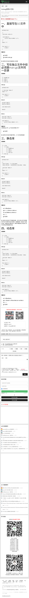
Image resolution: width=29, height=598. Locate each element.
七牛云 (25, 589)
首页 (3, 6)
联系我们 (9, 581)
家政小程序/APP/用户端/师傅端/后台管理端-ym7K (11, 501)
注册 (6, 393)
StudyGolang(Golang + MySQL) (13, 589)
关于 (3, 580)
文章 (6, 6)
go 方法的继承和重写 (6, 433)
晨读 (13, 580)
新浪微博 (21, 580)
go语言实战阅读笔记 (9, 345)
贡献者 (10, 580)
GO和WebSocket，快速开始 (8, 435)
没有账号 (20, 355)
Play (25, 580)
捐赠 (13, 581)
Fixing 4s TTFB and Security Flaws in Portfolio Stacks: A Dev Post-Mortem (15, 504)
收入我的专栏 (7, 339)
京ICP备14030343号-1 (6, 596)
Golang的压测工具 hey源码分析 (11, 343)
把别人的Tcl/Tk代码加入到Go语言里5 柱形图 (11, 487)
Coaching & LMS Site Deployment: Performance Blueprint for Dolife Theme (15, 508)
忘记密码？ (26, 393)
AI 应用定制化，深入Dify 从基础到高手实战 (10, 446)
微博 (7, 333)
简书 (9, 322)
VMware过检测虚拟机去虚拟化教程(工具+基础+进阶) (12, 494)
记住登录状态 (5, 388)
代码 (12, 348)
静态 (17, 348)
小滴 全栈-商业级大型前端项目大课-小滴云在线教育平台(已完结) (14, 437)
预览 (6, 358)
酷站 (16, 581)
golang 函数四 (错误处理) (7, 431)
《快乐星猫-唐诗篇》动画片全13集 (9, 444)
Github (17, 580)
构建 (26, 348)
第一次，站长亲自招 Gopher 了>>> (9, 19)
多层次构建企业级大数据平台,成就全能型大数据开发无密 (13, 440)
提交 (25, 374)
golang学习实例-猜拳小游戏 (8, 490)
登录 (12, 355)
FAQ (6, 580)
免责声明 (4, 581)
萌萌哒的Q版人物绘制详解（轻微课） (9, 496)
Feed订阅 (20, 581)
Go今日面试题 (5, 404)
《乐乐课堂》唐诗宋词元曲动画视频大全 (10, 442)
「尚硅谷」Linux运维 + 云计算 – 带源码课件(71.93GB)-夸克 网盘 (14, 498)
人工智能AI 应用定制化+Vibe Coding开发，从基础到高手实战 (14, 448)
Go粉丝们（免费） (19, 574)
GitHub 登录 (14, 397)
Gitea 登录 (15, 400)
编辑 (2, 358)
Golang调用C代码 (11, 326)
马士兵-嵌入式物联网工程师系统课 (9, 511)
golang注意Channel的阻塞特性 (8, 429)
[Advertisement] (11, 415)
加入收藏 (3, 333)
